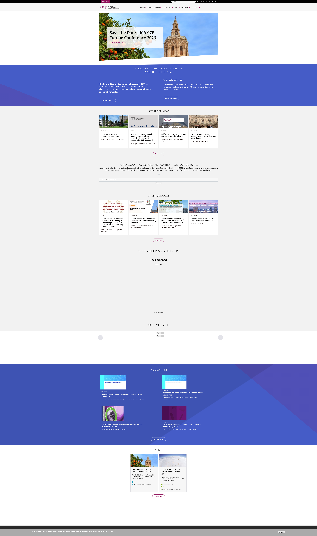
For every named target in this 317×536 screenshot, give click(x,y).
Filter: (158, 333)
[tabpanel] (158, 37)
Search (158, 183)
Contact (202, 1)
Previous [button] (100, 337)
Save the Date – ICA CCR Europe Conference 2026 (141, 471)
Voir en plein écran (158, 312)
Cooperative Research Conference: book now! (109, 135)
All (162, 333)
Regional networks (171, 98)
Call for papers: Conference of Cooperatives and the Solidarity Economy (143, 221)
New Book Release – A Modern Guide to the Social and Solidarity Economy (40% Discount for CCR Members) (143, 137)
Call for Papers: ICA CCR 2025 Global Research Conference (202, 220)
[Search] (193, 1)
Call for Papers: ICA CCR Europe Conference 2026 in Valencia (173, 135)
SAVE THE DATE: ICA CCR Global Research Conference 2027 (172, 472)
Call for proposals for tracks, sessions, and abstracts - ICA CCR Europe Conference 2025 (172, 221)
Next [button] (220, 337)
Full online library (158, 439)
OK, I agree (281, 532)
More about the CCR (107, 100)
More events (158, 496)
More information (117, 42)
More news (158, 154)
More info (110, 531)
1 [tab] (109, 56)
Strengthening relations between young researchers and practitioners (203, 136)
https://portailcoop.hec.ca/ (201, 170)
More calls (158, 240)
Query (158, 175)
